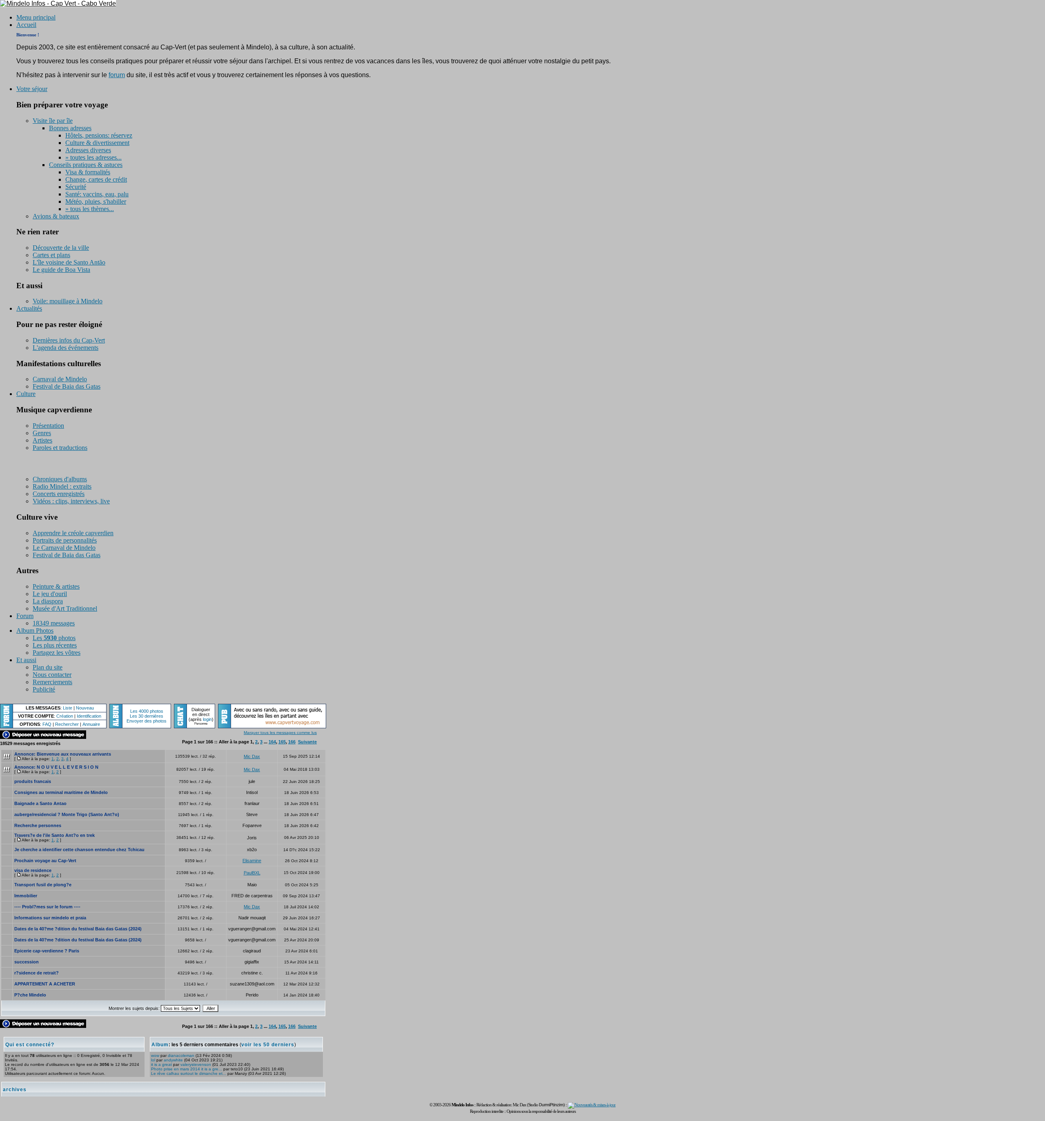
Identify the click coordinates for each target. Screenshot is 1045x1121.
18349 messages (54, 623)
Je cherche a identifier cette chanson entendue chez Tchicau (79, 849)
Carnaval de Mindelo (60, 379)
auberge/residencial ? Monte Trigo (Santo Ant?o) (66, 814)
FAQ (46, 724)
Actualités (29, 308)
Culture (26, 393)
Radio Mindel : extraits (62, 486)
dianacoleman (181, 1055)
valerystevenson (195, 1064)
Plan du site (47, 667)
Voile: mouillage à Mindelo (67, 301)
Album (160, 1045)
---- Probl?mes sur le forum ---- (47, 906)
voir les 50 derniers (267, 1045)
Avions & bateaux (56, 216)
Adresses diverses (88, 150)
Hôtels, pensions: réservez (98, 135)
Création (64, 716)
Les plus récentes (55, 645)
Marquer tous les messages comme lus (280, 732)
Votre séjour (31, 88)
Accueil (26, 24)
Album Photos (34, 630)
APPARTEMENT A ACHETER (44, 983)
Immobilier (25, 895)
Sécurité (75, 186)
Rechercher (67, 724)
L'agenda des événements (65, 347)
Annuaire (91, 724)
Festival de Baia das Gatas (66, 386)
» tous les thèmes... (89, 208)
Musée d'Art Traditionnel (65, 608)
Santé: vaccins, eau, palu (97, 194)
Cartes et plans (51, 254)
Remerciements (52, 681)
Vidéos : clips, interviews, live (71, 501)
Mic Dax (252, 756)
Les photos (54, 637)
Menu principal (36, 17)
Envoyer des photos (147, 720)
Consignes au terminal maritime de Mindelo (61, 792)
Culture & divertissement (97, 142)
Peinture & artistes (56, 586)
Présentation (48, 425)
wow (155, 1055)
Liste (67, 707)
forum (117, 74)
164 (272, 741)
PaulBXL (252, 872)
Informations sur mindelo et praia (50, 917)
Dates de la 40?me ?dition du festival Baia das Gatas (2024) (78, 928)
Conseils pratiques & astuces (85, 164)
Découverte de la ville (61, 247)
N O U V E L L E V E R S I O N (67, 767)
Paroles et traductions (60, 447)
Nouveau (85, 707)
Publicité (44, 689)
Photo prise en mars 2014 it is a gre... (186, 1069)
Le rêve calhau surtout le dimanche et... (188, 1073)
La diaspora (48, 601)
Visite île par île (53, 120)
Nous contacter (52, 674)
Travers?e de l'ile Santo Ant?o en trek (54, 835)
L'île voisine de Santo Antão (69, 262)
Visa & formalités (87, 172)
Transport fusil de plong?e (42, 884)
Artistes (42, 440)
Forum (24, 615)
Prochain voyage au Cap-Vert (45, 860)
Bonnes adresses (70, 128)
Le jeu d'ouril (50, 593)
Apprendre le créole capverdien (73, 532)
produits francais (32, 781)
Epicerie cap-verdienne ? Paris (46, 950)
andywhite (173, 1060)
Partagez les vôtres (56, 652)
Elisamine (251, 860)
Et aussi (26, 659)
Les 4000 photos (146, 711)
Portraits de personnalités (65, 540)
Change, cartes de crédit (96, 179)
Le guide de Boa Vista (61, 269)
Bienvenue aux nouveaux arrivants (74, 754)
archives (15, 1089)
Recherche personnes (37, 825)
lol (153, 1060)
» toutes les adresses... (93, 157)
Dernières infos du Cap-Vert (69, 340)
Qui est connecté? (29, 1045)
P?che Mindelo (30, 994)
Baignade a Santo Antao (40, 803)
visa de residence (32, 870)
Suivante (307, 741)
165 (282, 741)
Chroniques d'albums (60, 479)
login (207, 719)
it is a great (161, 1064)
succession (26, 961)
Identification (89, 716)
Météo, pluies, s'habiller (95, 201)
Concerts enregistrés (58, 493)
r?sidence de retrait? (36, 972)
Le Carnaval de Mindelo (64, 547)
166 (292, 741)
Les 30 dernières (146, 716)
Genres (42, 432)
